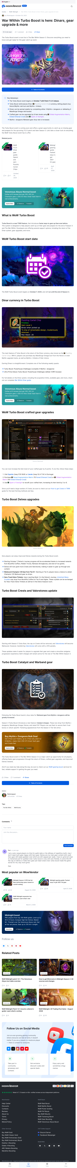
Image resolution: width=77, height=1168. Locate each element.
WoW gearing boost (56, 767)
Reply (9, 866)
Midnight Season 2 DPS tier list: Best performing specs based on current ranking (23, 882)
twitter (13, 1049)
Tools (47, 1166)
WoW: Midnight (13, 12)
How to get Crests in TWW (60, 488)
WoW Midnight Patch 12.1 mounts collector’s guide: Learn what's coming (18, 1010)
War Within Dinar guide (23, 380)
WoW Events (17, 807)
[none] (6, 2)
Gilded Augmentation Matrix (60, 114)
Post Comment (68, 845)
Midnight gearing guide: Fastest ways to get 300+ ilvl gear (60, 881)
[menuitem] (5, 2)
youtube (27, 1049)
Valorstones (60, 643)
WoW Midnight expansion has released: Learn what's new (22, 897)
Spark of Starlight (37, 117)
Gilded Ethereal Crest (17, 117)
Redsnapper (10, 15)
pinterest (22, 1049)
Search (72, 6)
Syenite (10, 474)
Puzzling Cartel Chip (42, 104)
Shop (66, 1166)
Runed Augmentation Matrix (23, 477)
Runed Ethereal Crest (43, 477)
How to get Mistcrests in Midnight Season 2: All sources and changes (56, 980)
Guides (4, 12)
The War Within (7, 807)
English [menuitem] (6, 2)
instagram (18, 1049)
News (9, 1166)
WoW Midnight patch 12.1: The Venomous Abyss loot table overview (17, 980)
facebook (9, 1049)
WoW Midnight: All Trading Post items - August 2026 (56, 1010)
